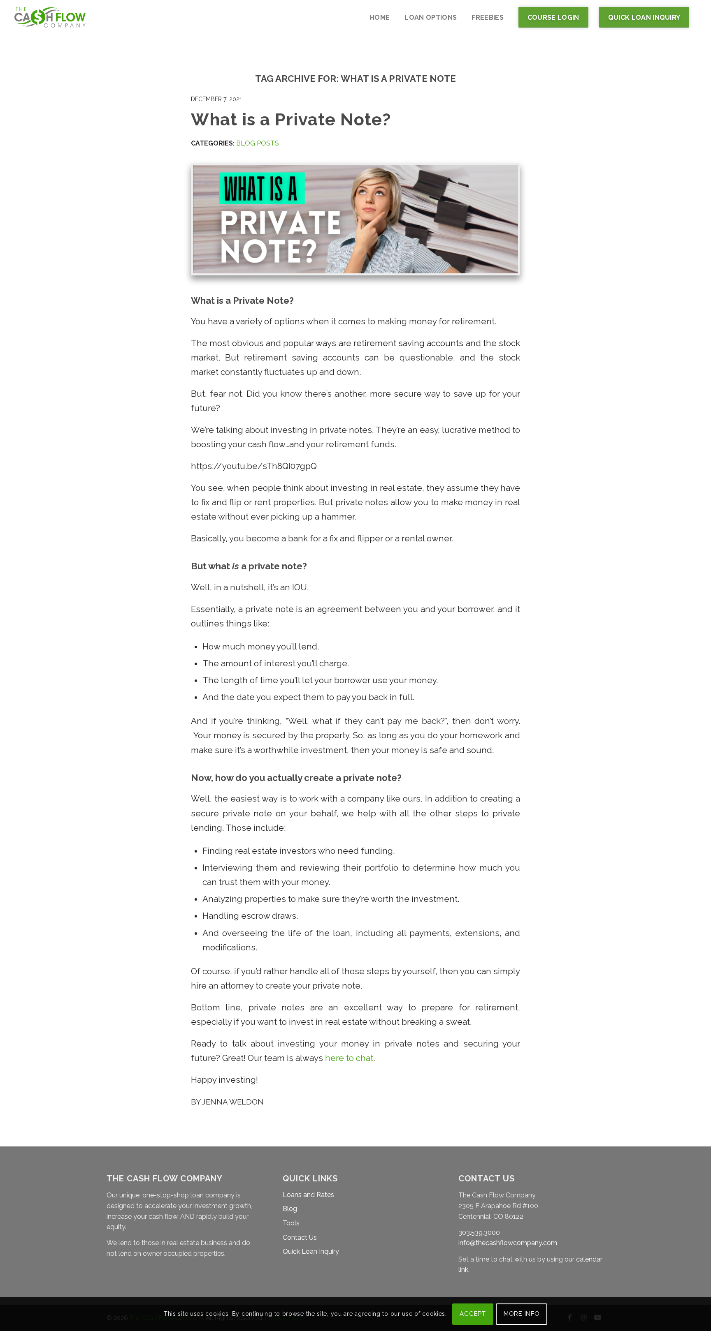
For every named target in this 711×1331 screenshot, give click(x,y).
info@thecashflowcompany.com (507, 1243)
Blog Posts (257, 143)
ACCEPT (473, 1313)
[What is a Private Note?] (355, 219)
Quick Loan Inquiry (311, 1251)
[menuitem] (379, 17)
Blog (290, 1209)
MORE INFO (522, 1313)
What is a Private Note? (291, 119)
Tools (291, 1223)
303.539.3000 (479, 1232)
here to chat (349, 1058)
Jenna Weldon (233, 1101)
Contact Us (300, 1237)
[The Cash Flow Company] (50, 17)
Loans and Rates (308, 1195)
